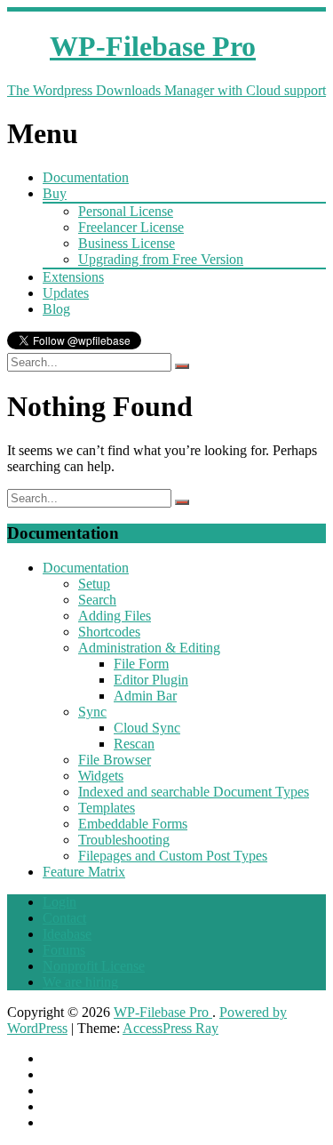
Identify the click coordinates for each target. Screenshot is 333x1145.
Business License (126, 243)
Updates (66, 292)
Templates (106, 807)
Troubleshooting (124, 839)
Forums (64, 949)
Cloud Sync (147, 727)
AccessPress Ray (170, 1028)
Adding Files (114, 615)
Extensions (73, 276)
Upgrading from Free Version (160, 259)
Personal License (125, 211)
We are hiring (80, 981)
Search (97, 599)
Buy (55, 193)
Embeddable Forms (132, 823)
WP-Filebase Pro (163, 1012)
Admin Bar (145, 695)
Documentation (86, 177)
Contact (64, 917)
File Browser (114, 759)
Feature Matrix (84, 871)
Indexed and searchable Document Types (193, 791)
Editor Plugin (151, 679)
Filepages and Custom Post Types (172, 855)
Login (59, 901)
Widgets (100, 775)
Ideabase (67, 933)
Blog (56, 308)
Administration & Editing (149, 647)
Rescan (134, 743)
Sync (92, 711)
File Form (141, 663)
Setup (94, 583)
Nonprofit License (94, 965)
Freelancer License (131, 227)
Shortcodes (109, 631)
